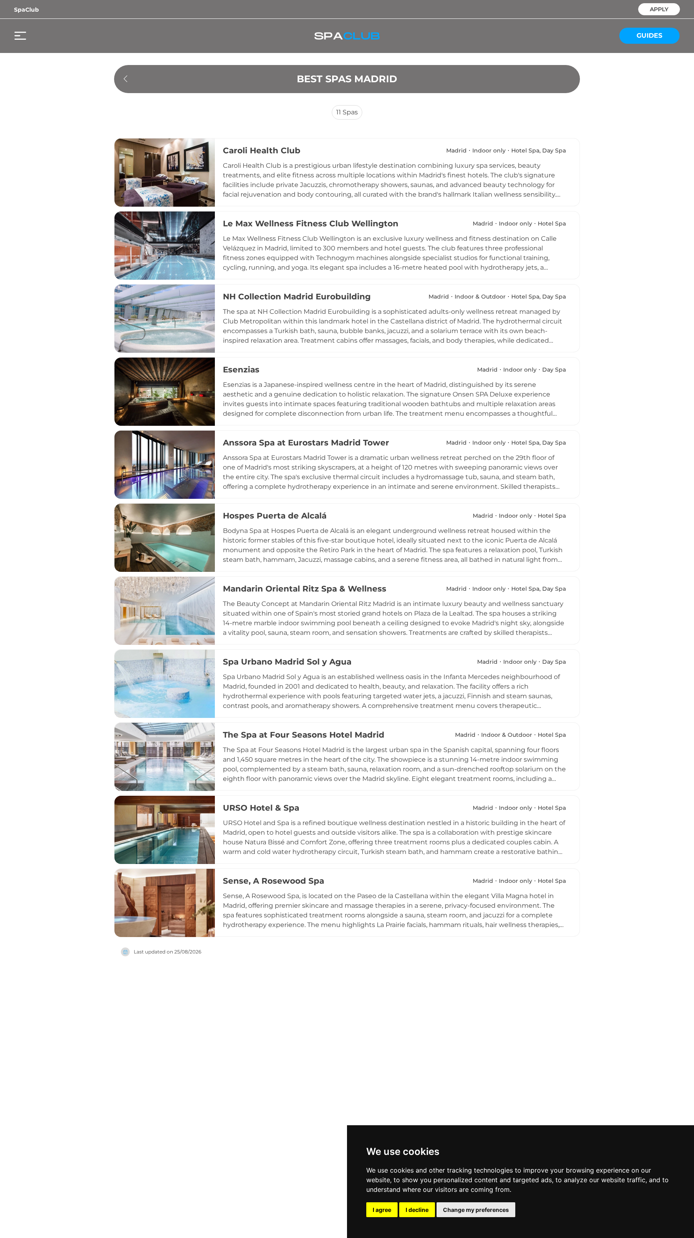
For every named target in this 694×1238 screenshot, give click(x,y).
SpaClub (26, 9)
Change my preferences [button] (476, 1209)
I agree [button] (382, 1209)
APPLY (659, 9)
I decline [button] (417, 1209)
